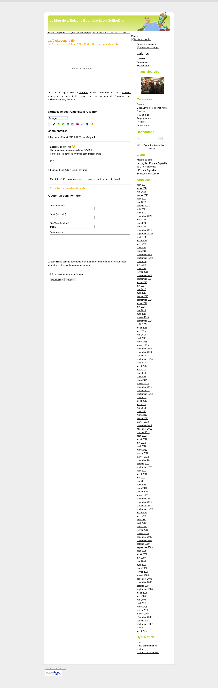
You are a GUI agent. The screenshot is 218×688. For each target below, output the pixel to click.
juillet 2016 (142, 303)
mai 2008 (141, 599)
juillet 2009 (142, 554)
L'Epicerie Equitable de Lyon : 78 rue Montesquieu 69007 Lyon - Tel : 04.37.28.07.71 (88, 32)
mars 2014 (142, 380)
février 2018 (142, 272)
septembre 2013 (145, 394)
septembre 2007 (145, 624)
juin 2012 (141, 443)
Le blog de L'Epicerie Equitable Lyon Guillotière (86, 20)
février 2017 (142, 296)
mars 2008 (142, 606)
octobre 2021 (143, 205)
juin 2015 (141, 331)
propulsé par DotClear (55, 668)
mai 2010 (141, 519)
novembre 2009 (144, 540)
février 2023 (142, 195)
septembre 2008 (145, 589)
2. (49, 170)
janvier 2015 (143, 345)
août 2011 (141, 470)
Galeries (143, 53)
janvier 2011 (143, 495)
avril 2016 (141, 314)
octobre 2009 (143, 544)
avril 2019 (141, 247)
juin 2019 (141, 244)
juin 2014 (141, 369)
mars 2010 (142, 526)
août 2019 (141, 237)
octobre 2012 (143, 432)
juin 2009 (141, 558)
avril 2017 (141, 293)
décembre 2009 (144, 537)
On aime (96, 44)
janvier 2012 (143, 456)
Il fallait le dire (144, 115)
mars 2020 (142, 226)
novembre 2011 (144, 460)
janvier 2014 (143, 383)
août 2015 (141, 324)
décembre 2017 (144, 275)
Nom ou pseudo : (58, 205)
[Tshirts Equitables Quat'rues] (152, 148)
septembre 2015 (145, 320)
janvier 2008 (143, 613)
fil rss (139, 642)
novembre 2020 (144, 216)
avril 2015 (141, 338)
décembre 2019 (144, 230)
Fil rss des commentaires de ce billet (68, 188)
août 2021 (141, 209)
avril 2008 (141, 603)
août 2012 (141, 436)
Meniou (134, 36)
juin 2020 (141, 219)
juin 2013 (141, 404)
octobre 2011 (143, 463)
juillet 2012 (142, 439)
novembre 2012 (144, 429)
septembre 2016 (145, 300)
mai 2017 (141, 289)
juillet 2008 (142, 592)
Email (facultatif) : (58, 214)
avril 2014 (141, 376)
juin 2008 (141, 596)
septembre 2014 (145, 359)
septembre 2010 (145, 509)
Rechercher (145, 132)
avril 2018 (141, 268)
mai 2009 (141, 561)
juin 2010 (141, 516)
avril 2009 (141, 565)
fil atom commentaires (148, 652)
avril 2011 (141, 484)
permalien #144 (110, 44)
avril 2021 (141, 212)
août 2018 (141, 261)
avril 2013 (141, 411)
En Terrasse (143, 65)
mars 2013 (142, 415)
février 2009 (142, 572)
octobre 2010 (143, 505)
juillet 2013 (142, 401)
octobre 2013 (143, 390)
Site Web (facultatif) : (60, 223)
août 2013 (141, 397)
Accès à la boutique (146, 44)
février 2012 (142, 453)
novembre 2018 (144, 254)
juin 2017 (141, 286)
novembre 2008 (144, 582)
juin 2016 (141, 307)
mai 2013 (141, 408)
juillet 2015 (142, 327)
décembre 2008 (144, 579)
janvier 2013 (143, 422)
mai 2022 (141, 202)
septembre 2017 (145, 279)
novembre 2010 (144, 502)
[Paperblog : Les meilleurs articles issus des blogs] (53, 675)
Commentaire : (57, 232)
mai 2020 (141, 223)
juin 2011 (141, 477)
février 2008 (142, 610)
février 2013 (142, 418)
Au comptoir (143, 62)
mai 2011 (141, 481)
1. (49, 137)
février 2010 (142, 530)
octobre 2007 (143, 620)
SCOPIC (83, 92)
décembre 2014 (144, 348)
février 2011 (142, 491)
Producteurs (143, 125)
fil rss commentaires (147, 645)
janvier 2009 (143, 575)
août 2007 (141, 627)
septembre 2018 (145, 258)
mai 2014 (141, 373)
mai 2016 (141, 310)
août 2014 (141, 362)
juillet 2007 (142, 631)
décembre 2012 (144, 425)
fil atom (140, 649)
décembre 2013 (144, 387)
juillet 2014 (142, 366)
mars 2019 (142, 251)
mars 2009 (142, 568)
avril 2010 (141, 523)
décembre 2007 (144, 617)
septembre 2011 (144, 467)
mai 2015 (141, 334)
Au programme (144, 118)
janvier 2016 (143, 317)
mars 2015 (142, 341)
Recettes (141, 122)
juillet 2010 (142, 512)
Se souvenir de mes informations (70, 274)
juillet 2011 (142, 474)
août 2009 (141, 551)
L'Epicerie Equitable (146, 170)
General (141, 58)
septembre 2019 (145, 233)
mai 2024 (141, 191)
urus (84, 170)
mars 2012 (142, 450)
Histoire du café (144, 159)
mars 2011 (142, 488)
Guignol (90, 137)
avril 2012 (141, 446)
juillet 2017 (142, 282)
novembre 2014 (144, 352)
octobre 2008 (143, 586)
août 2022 (141, 198)
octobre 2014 (143, 355)
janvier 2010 (143, 533)
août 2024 (141, 184)
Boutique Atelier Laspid (148, 173)
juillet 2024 (142, 188)
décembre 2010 (144, 498)
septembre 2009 (145, 547)
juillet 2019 (142, 240)
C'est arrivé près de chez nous (152, 108)
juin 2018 (141, 265)
